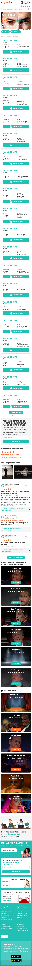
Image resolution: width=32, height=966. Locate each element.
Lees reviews (6, 885)
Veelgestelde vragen (22, 913)
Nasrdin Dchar (9, 17)
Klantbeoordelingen (22, 909)
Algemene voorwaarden (23, 930)
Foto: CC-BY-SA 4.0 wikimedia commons (24, 29)
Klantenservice (21, 926)
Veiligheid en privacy (22, 928)
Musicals (3, 913)
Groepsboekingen (6, 926)
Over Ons (19, 911)
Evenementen (5, 915)
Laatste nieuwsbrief (6, 919)
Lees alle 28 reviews (20, 20)
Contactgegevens (22, 915)
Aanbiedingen (5, 917)
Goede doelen (20, 917)
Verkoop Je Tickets (6, 928)
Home (3, 17)
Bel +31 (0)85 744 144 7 (11, 834)
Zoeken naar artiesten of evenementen (12, 9)
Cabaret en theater (6, 911)
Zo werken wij (6, 900)
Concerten (4, 909)
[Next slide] (27, 472)
